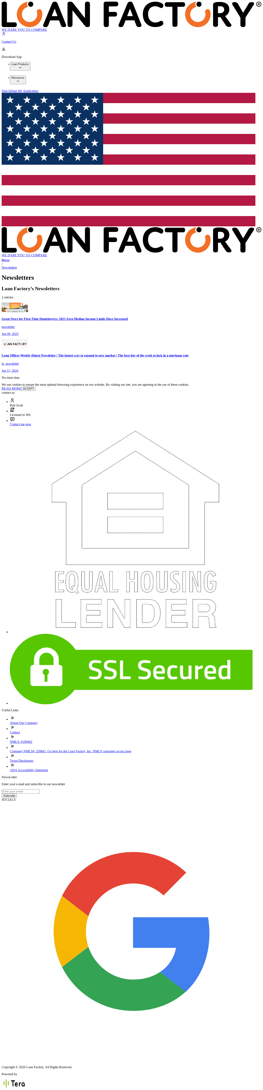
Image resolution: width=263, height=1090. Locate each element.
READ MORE (11, 388)
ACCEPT (28, 388)
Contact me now (20, 424)
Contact (15, 732)
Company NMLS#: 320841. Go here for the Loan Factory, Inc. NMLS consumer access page (70, 751)
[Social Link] (131, 1060)
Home (6, 260)
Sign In (6, 91)
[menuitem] (20, 66)
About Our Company (24, 723)
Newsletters (9, 267)
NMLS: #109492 (21, 742)
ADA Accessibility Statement (29, 770)
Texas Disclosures (21, 760)
